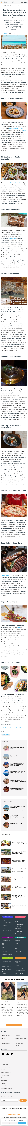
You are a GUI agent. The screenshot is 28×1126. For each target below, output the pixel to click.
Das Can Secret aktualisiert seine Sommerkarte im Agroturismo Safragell (19, 852)
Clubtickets (4, 925)
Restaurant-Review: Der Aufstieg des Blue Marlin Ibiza (18, 781)
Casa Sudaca (5, 575)
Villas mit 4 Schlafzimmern (5, 948)
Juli (18, 5)
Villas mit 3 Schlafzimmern (5, 944)
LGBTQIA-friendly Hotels (19, 920)
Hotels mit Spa (18, 931)
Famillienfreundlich (6, 961)
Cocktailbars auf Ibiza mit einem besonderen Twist (17, 789)
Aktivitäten (3, 1083)
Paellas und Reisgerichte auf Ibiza (13, 728)
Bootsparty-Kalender (7, 922)
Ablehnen (14, 1122)
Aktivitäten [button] (8, 958)
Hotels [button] (20, 916)
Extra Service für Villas (7, 954)
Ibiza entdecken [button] (20, 958)
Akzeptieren (22, 1122)
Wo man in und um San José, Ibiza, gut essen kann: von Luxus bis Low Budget (19, 870)
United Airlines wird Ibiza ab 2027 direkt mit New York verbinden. (17, 772)
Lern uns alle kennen (14, 1025)
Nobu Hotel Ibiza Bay (15, 128)
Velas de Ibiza (14, 815)
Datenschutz (18, 1035)
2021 (15, 5)
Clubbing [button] (7, 916)
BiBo (24, 130)
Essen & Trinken (6, 734)
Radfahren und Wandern (5, 972)
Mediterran (17, 940)
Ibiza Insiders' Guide (6, 930)
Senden (23, 1100)
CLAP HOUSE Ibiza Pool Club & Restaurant (17, 807)
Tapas (16, 948)
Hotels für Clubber (19, 924)
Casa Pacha (12, 238)
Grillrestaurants (18, 946)
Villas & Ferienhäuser (6, 1067)
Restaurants (4, 1080)
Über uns (3, 1038)
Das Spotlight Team (5, 1035)
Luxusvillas (4, 951)
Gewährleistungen (5, 1043)
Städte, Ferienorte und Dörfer (20, 962)
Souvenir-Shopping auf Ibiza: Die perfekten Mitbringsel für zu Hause (19, 888)
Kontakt (17, 1041)
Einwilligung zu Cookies (20, 1038)
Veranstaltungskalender (20, 970)
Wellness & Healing (6, 969)
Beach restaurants (19, 951)
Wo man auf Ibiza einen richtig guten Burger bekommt (19, 843)
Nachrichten (4, 1085)
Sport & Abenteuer (6, 966)
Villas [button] (7, 937)
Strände (17, 965)
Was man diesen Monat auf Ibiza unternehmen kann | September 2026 (17, 764)
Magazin (10, 5)
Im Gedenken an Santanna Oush (17, 748)
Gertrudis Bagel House (16, 823)
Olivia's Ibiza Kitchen (16, 183)
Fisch (16, 943)
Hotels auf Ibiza (4, 1064)
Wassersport (5, 963)
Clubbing (3, 1077)
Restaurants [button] (20, 937)
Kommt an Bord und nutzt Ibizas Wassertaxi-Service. (17, 756)
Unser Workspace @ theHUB (20, 1044)
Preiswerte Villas (6, 940)
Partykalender (5, 920)
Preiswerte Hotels (19, 933)
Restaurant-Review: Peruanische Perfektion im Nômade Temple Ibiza (18, 896)
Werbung (3, 1041)
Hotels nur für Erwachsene (18, 927)
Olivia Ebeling (4, 33)
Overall (16, 391)
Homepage (3, 5)
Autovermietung (19, 968)
